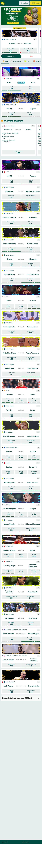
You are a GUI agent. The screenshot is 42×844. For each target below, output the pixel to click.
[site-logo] (3, 3)
